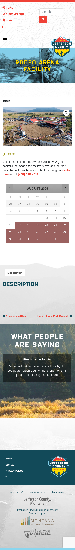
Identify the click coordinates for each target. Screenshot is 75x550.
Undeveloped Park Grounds (53, 316)
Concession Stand (16, 316)
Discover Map (14, 14)
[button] (66, 113)
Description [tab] (15, 272)
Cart (8, 20)
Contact (11, 465)
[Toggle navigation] (5, 39)
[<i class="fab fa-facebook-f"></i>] (2, 27)
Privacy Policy (14, 470)
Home (9, 7)
